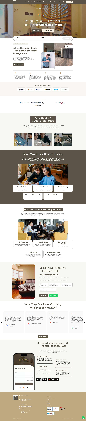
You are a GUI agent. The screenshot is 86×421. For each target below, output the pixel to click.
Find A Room (36, 30)
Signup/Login (61, 1)
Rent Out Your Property (48, 30)
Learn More (43, 295)
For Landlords (69, 1)
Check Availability (67, 38)
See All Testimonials (43, 336)
